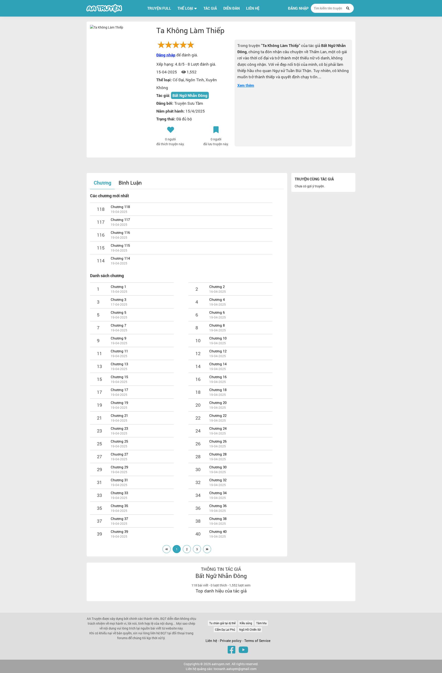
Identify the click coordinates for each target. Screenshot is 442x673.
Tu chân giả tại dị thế (222, 623)
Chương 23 (119, 428)
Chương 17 (119, 389)
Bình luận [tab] (130, 182)
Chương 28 (218, 454)
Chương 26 (218, 441)
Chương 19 (119, 402)
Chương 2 (217, 286)
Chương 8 (217, 325)
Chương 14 (218, 364)
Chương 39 (119, 531)
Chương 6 (217, 312)
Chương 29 (119, 467)
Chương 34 (218, 492)
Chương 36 (218, 505)
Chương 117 (120, 219)
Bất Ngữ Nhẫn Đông (189, 95)
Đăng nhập (298, 8)
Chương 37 (119, 518)
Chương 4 (217, 299)
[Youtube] (243, 649)
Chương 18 (218, 389)
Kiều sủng (246, 623)
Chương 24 (218, 428)
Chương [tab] (102, 182)
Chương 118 (120, 206)
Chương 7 (118, 325)
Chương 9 (118, 338)
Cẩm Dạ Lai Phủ (225, 629)
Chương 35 (119, 505)
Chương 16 (218, 376)
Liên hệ (211, 640)
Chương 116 (120, 232)
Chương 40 (218, 531)
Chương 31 (119, 480)
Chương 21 (119, 415)
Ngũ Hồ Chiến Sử (250, 629)
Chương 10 (218, 338)
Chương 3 (118, 299)
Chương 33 (119, 492)
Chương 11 (119, 351)
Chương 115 (120, 245)
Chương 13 (119, 364)
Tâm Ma (261, 623)
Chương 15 (119, 376)
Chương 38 (218, 518)
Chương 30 (218, 467)
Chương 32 (218, 480)
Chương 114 (120, 258)
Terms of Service (257, 640)
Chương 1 (118, 286)
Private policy (231, 640)
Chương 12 (218, 351)
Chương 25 (119, 441)
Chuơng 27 (119, 454)
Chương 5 (118, 312)
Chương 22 (218, 415)
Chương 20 (218, 402)
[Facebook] (231, 649)
